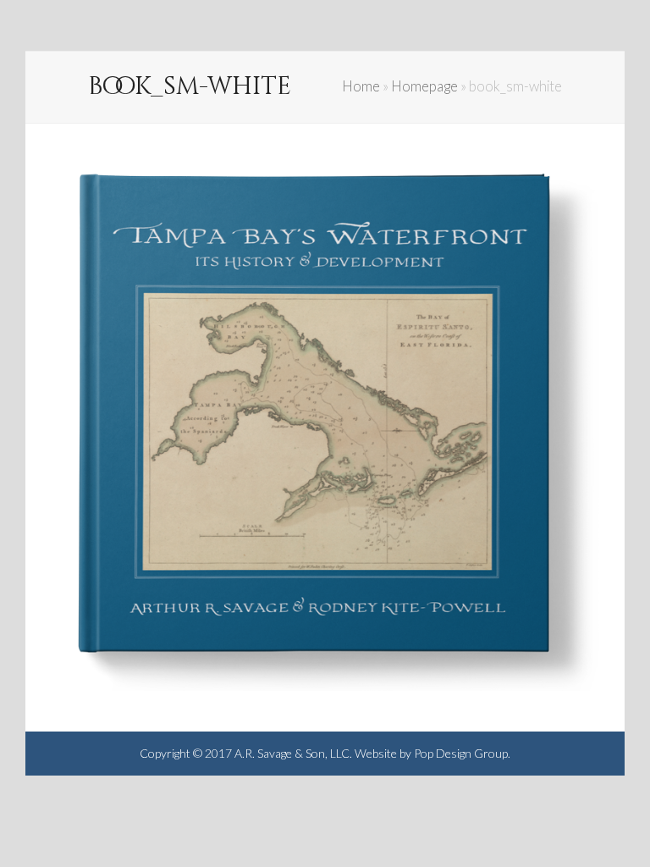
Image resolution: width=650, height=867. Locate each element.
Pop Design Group (461, 753)
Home (361, 86)
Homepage (424, 86)
